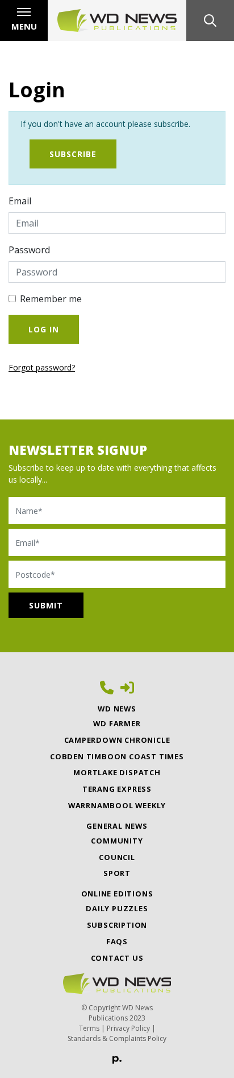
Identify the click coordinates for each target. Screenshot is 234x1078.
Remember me (51, 299)
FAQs (117, 941)
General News (117, 825)
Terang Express (117, 789)
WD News (117, 708)
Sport (117, 873)
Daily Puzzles (117, 908)
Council (117, 857)
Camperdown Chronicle (117, 740)
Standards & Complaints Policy (117, 1038)
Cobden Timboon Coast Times (117, 756)
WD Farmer (116, 723)
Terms (89, 1028)
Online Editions (117, 893)
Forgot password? (42, 367)
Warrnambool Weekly (117, 805)
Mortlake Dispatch (117, 772)
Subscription (117, 925)
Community (117, 841)
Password (29, 250)
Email (20, 201)
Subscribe (73, 154)
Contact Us (117, 958)
